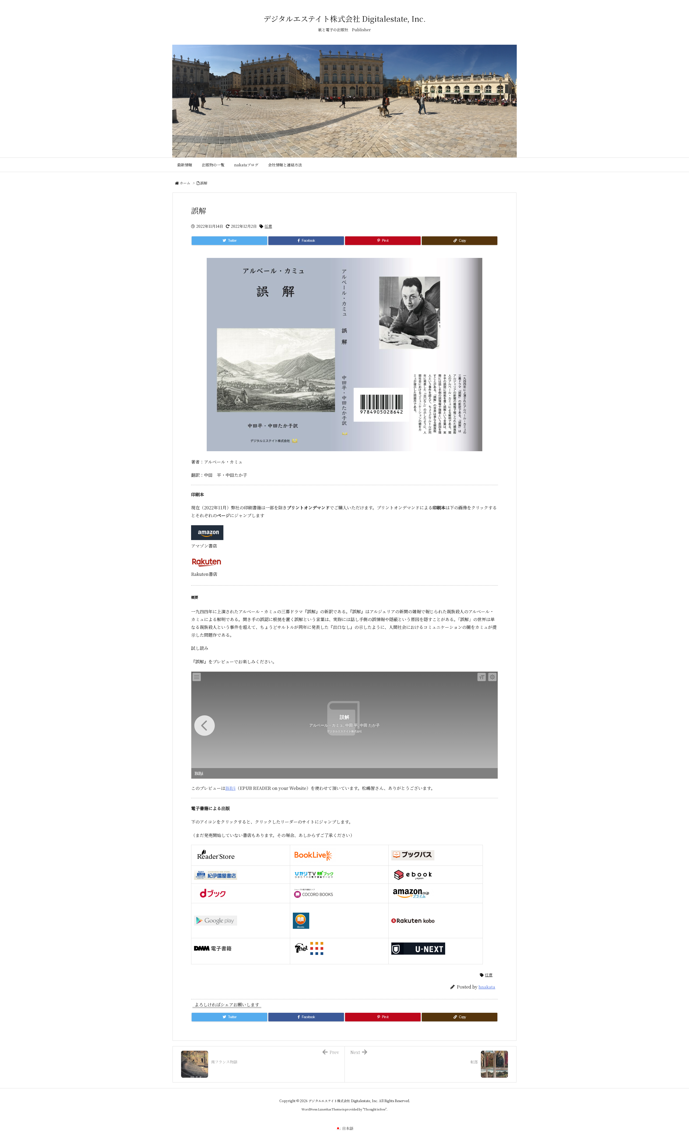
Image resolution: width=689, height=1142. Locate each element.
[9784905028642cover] (344, 354)
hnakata (487, 987)
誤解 (203, 182)
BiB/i (230, 788)
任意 (268, 226)
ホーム (185, 182)
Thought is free (374, 1109)
